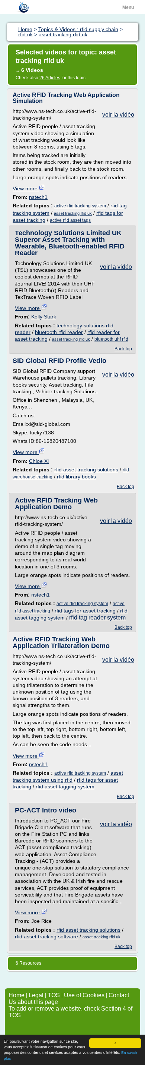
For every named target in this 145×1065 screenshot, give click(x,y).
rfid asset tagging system (65, 786)
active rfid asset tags (70, 220)
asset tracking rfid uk (73, 213)
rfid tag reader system (97, 617)
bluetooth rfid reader (59, 332)
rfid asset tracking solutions (86, 470)
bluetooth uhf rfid (111, 339)
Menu (128, 7)
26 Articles (49, 77)
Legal (36, 995)
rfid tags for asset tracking (85, 611)
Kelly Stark (43, 317)
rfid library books (76, 477)
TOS (54, 995)
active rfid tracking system (80, 205)
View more (26, 188)
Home (17, 995)
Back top (123, 348)
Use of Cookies (84, 995)
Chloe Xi (39, 461)
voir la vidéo (118, 114)
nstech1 (38, 197)
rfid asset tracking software (46, 936)
